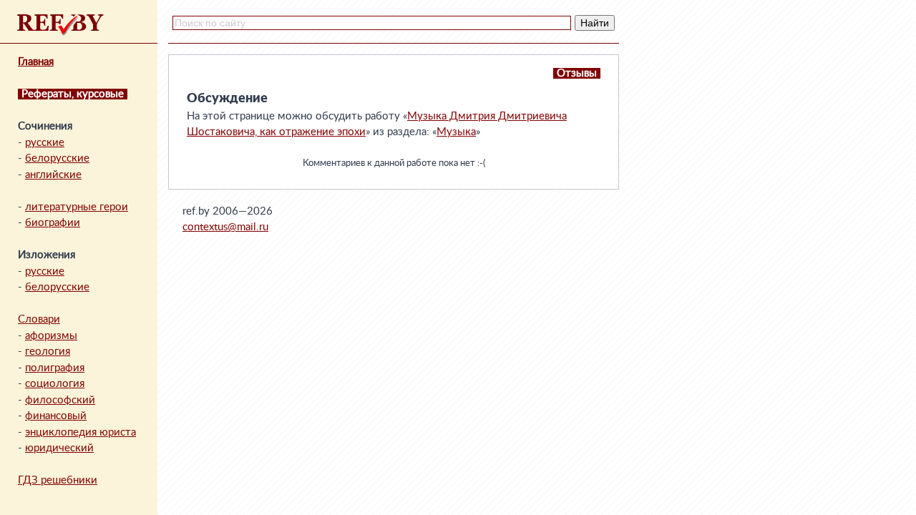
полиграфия (54, 368)
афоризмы (51, 335)
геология (47, 351)
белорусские (57, 158)
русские (44, 142)
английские (53, 175)
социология (54, 383)
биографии (52, 222)
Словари (39, 319)
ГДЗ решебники (57, 480)
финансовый (56, 416)
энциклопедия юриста (80, 432)
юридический (59, 448)
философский (60, 400)
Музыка (456, 132)
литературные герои (76, 207)
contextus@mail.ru (225, 227)
